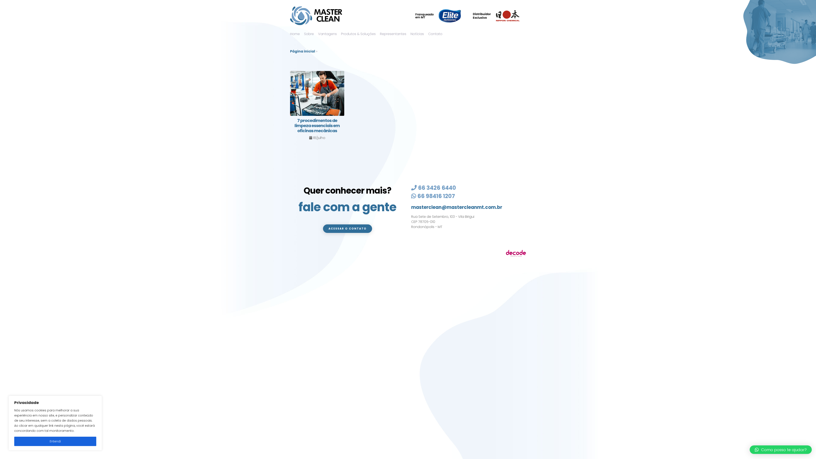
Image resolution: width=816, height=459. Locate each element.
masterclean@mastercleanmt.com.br (456, 207)
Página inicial (302, 51)
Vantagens (327, 33)
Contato (435, 33)
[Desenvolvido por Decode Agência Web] (516, 253)
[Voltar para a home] (316, 15)
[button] (781, 449)
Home (295, 33)
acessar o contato (348, 228)
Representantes (393, 33)
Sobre (309, 33)
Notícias (417, 33)
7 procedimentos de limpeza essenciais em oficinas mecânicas (317, 126)
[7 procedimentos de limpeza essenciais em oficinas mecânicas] (317, 94)
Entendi (55, 441)
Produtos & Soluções (358, 33)
